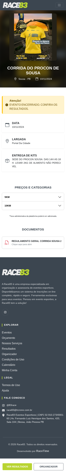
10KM (8, 205)
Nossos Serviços (12, 343)
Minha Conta (9, 370)
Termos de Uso (11, 385)
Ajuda (5, 390)
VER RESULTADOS (17, 466)
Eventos (7, 332)
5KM (7, 197)
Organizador (9, 354)
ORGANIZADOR (49, 466)
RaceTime (42, 451)
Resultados (9, 348)
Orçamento (8, 337)
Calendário (8, 364)
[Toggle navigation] (59, 5)
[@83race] (5, 312)
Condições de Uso (13, 359)
